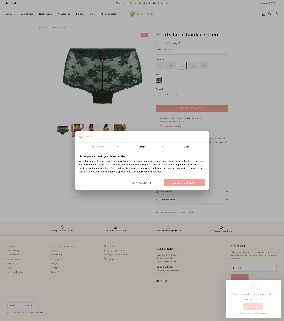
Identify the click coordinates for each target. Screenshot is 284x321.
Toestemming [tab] (98, 146)
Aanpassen (140, 182)
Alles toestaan (184, 182)
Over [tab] (186, 146)
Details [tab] (142, 146)
